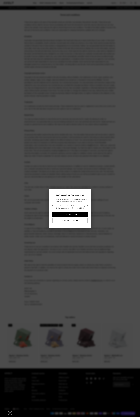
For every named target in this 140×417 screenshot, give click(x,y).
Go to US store (70, 215)
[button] (10, 413)
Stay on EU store (70, 221)
